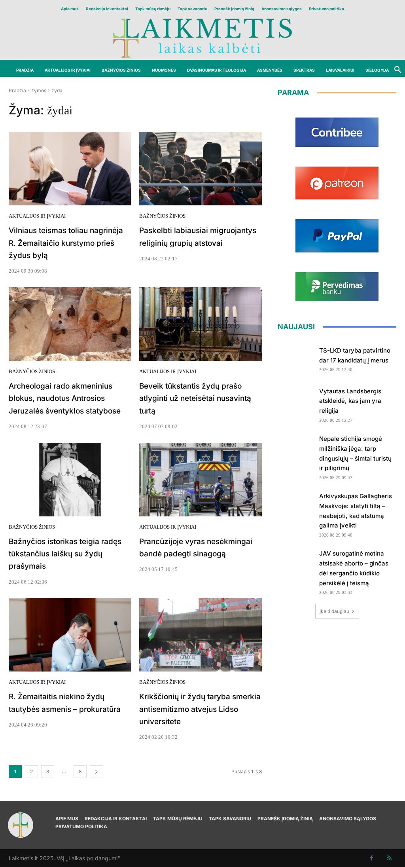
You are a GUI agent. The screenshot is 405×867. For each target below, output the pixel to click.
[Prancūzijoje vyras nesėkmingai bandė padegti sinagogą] (200, 479)
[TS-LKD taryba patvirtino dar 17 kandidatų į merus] (295, 358)
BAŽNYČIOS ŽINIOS (162, 215)
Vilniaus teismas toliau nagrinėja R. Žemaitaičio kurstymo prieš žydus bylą (66, 243)
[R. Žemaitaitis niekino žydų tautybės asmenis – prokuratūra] (70, 635)
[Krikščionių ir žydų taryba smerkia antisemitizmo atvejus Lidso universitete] (200, 635)
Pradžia (17, 90)
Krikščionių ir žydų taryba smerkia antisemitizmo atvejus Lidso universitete (200, 709)
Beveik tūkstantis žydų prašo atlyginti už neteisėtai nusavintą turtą (195, 398)
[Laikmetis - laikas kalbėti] (202, 37)
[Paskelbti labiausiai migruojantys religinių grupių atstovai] (200, 168)
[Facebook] (372, 858)
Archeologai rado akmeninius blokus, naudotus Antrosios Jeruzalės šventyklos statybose (65, 398)
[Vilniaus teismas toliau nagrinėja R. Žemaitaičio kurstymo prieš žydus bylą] (70, 168)
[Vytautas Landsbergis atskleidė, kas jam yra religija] (295, 401)
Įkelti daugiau (334, 611)
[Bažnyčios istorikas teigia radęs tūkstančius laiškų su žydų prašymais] (70, 479)
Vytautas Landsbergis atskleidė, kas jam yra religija (350, 401)
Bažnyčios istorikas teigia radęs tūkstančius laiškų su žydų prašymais (65, 554)
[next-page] (96, 771)
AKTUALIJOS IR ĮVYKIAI (37, 215)
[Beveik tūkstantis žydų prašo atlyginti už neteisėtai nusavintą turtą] (200, 324)
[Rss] (389, 858)
